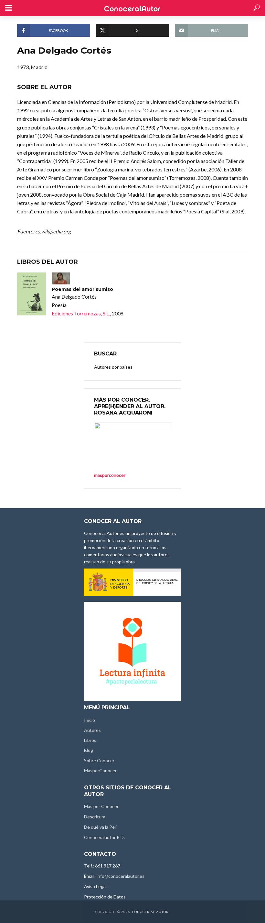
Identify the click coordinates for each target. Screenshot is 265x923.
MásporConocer (100, 770)
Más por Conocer (101, 806)
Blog (88, 750)
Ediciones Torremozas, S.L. (81, 313)
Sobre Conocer (99, 760)
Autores (92, 730)
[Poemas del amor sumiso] (31, 294)
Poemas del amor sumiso (82, 289)
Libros (90, 740)
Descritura (94, 816)
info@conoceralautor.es (120, 876)
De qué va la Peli (100, 827)
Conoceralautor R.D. (104, 837)
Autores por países (113, 367)
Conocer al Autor (150, 912)
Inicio (89, 720)
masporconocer (109, 475)
